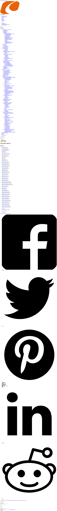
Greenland (6, 56)
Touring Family (7, 57)
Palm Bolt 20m (4, 188)
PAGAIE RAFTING (6, 74)
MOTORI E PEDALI (7, 119)
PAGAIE (3, 69)
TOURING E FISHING (8, 79)
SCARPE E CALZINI (6, 100)
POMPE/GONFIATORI (8, 131)
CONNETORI (7, 105)
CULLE (6, 114)
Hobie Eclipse (5, 31)
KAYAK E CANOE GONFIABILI (7, 60)
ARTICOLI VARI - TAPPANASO (7, 102)
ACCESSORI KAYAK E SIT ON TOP (8, 117)
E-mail (1, 508)
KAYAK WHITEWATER (6, 62)
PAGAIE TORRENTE (6, 71)
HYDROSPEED (5, 67)
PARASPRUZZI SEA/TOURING (9, 91)
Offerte (3, 133)
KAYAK (6, 110)
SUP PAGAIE (5, 45)
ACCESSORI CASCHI (8, 83)
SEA (5, 108)
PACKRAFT (5, 68)
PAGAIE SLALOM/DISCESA (7, 72)
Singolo (6, 52)
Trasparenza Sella (20, 500)
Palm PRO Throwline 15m (5, 192)
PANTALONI (7, 89)
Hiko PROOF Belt (4, 170)
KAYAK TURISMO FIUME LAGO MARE (9, 51)
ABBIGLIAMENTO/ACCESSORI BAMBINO (9, 77)
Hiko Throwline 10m (4, 174)
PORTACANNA (7, 128)
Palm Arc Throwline (4, 186)
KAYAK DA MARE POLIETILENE (8, 58)
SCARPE (6, 101)
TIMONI (6, 121)
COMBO (6, 94)
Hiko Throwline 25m (4, 180)
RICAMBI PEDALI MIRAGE (9, 38)
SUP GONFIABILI (5, 47)
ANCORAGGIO (7, 127)
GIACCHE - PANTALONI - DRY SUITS (8, 85)
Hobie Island (5, 32)
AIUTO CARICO (7, 115)
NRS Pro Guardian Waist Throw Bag (6, 184)
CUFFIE (6, 96)
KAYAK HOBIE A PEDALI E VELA (7, 29)
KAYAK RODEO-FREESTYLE (9, 65)
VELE (6, 118)
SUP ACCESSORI (5, 46)
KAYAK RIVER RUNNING (8, 64)
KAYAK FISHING (5, 48)
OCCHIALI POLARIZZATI (7, 76)
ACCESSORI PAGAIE (8, 123)
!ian (3, 501)
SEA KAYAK (6, 81)
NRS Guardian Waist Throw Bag (6, 182)
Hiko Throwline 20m (4, 178)
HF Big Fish (3, 152)
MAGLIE (6, 98)
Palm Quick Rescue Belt (5, 198)
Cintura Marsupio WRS (5, 150)
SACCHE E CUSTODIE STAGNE (7, 112)
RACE (6, 84)
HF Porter (3, 158)
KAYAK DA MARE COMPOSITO (7, 54)
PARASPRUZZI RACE (8, 92)
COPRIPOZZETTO (7, 93)
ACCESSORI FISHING (8, 34)
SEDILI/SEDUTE (7, 41)
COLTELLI (6, 104)
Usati (2, 134)
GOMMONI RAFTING (5, 132)
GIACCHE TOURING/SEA (8, 87)
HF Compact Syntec (4, 156)
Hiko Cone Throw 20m (5, 162)
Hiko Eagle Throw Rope (5, 164)
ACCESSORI (3, 23)
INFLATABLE (7, 82)
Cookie (25, 500)
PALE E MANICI (5, 75)
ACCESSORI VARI (7, 35)
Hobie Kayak (5, 30)
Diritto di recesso (15, 500)
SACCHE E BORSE (6, 111)
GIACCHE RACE (7, 86)
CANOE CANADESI (6, 61)
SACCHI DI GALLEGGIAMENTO (8, 109)
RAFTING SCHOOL (7, 78)
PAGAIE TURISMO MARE (7, 70)
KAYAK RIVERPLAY (8, 63)
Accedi (1, 510)
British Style (6, 55)
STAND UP (3, 44)
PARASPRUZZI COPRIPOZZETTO (8, 90)
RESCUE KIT (7, 107)
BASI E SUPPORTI (7, 126)
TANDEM (6, 49)
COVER (6, 43)
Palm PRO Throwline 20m (5, 194)
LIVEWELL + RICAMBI (8, 39)
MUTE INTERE (7, 95)
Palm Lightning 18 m (4, 190)
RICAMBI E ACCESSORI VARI (9, 130)
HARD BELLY (5, 50)
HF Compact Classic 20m (5, 154)
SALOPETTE (7, 97)
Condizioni (11, 500)
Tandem (6, 53)
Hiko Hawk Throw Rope (5, 166)
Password (1, 509)
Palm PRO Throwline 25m (5, 196)
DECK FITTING (7, 120)
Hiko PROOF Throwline (5, 172)
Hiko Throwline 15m (4, 176)
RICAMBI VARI (7, 36)
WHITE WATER (7, 80)
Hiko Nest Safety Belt (4, 168)
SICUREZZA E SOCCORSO (5, 24)
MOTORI (6, 40)
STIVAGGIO (6, 116)
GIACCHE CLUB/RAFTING (9, 88)
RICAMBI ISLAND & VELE (9, 37)
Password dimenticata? (12, 509)
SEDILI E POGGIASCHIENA (9, 122)
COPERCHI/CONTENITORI (9, 42)
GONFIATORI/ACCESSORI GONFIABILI (9, 129)
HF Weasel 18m (4, 160)
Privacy (23, 500)
